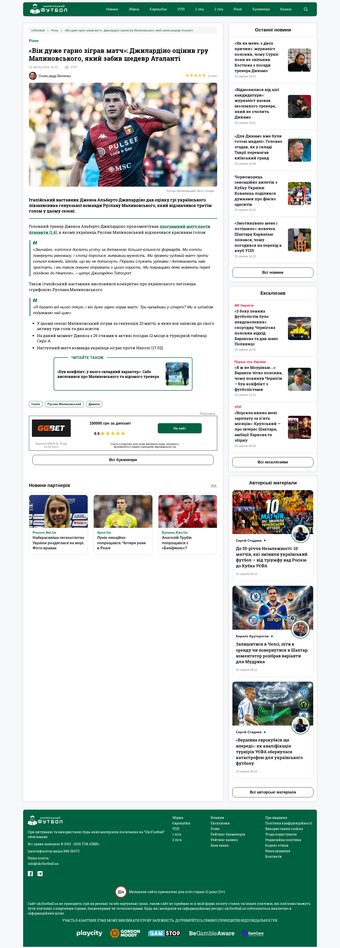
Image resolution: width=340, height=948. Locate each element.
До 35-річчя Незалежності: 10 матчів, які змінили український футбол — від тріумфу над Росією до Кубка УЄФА (271, 557)
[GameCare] (252, 933)
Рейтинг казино (224, 840)
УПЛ (181, 9)
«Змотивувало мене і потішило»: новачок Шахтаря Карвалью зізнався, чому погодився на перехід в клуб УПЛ (258, 236)
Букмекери (261, 9)
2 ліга (218, 9)
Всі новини (272, 272)
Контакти (273, 856)
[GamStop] (164, 933)
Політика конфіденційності (288, 823)
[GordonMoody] (125, 934)
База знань (220, 845)
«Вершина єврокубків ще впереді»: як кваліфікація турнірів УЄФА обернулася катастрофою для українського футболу (269, 751)
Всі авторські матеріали (273, 792)
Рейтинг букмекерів (228, 834)
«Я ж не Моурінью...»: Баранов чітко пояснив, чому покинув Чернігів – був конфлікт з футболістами (259, 378)
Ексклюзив (220, 823)
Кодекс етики (276, 845)
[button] (305, 9)
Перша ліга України (250, 362)
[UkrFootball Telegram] (40, 873)
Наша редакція (277, 851)
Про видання (276, 817)
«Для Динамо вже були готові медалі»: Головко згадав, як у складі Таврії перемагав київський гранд (258, 147)
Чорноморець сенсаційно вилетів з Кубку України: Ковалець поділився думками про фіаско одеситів (256, 190)
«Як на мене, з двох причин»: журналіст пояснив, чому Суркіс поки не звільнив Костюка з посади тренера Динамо (257, 56)
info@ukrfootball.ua (43, 863)
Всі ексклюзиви (273, 462)
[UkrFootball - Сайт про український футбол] (46, 9)
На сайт (179, 428)
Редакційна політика (283, 840)
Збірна (134, 9)
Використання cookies (284, 828)
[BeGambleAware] (212, 933)
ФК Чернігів (244, 305)
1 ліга (199, 9)
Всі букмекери (123, 460)
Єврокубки (158, 9)
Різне (238, 9)
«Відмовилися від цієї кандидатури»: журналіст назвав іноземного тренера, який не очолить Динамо (257, 103)
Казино (285, 9)
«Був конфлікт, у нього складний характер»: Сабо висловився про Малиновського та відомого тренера (108, 374)
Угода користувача (281, 834)
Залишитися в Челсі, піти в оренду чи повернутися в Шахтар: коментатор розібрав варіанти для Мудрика (272, 652)
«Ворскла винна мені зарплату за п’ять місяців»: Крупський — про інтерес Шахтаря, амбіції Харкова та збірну (258, 426)
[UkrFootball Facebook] (30, 873)
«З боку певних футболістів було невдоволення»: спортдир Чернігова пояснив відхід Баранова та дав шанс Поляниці (256, 327)
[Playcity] (89, 933)
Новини (112, 9)
